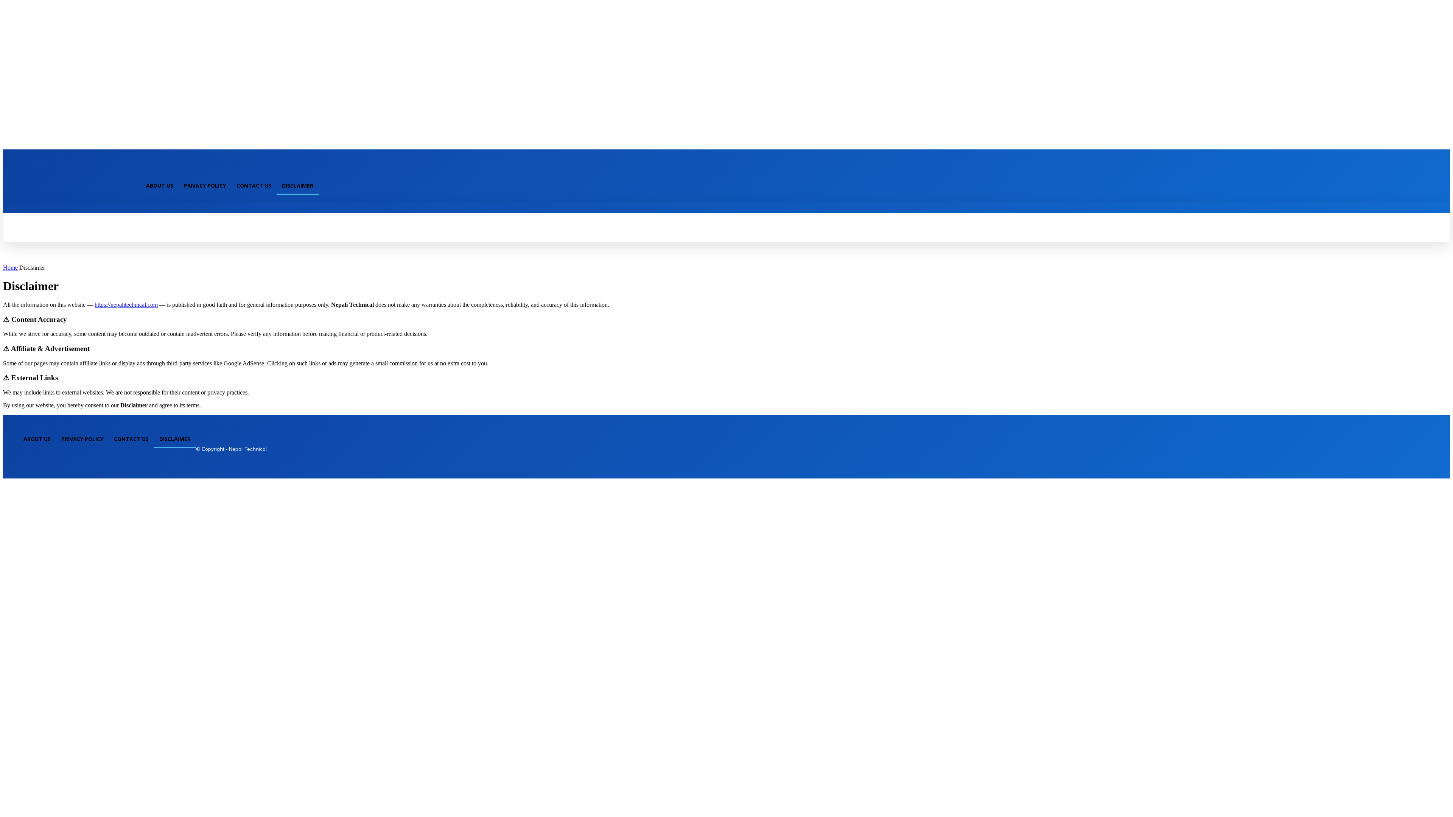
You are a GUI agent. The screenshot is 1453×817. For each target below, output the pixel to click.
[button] (187, 210)
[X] (143, 170)
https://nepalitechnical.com (126, 304)
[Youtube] (155, 170)
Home (10, 267)
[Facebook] (130, 170)
